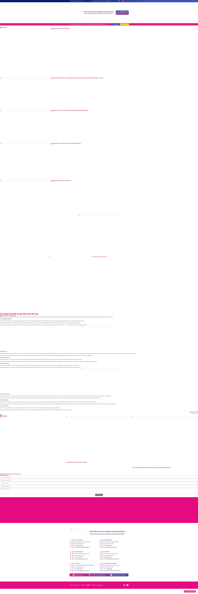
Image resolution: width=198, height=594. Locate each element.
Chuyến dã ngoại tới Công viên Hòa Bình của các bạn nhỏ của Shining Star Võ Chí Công (151, 467)
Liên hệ (104, 24)
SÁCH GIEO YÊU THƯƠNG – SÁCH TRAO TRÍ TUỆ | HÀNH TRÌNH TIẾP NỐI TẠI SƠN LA (69, 110)
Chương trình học (77, 24)
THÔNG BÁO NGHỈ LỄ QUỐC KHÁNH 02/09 (60, 28)
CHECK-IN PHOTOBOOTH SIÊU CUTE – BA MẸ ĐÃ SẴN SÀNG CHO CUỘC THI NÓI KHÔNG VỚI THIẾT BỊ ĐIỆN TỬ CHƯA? (77, 78)
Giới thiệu (71, 24)
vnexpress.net (195, 413)
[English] (121, 1)
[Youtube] (127, 585)
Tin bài (14, 315)
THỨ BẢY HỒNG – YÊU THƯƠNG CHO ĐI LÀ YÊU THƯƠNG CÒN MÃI (66, 143)
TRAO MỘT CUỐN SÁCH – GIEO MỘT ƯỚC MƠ (61, 180)
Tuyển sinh (84, 24)
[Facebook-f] (124, 585)
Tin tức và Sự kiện (90, 24)
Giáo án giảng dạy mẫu (98, 24)
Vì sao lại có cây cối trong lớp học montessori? (10, 473)
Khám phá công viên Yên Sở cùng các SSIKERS (76, 462)
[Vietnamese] (125, 1)
